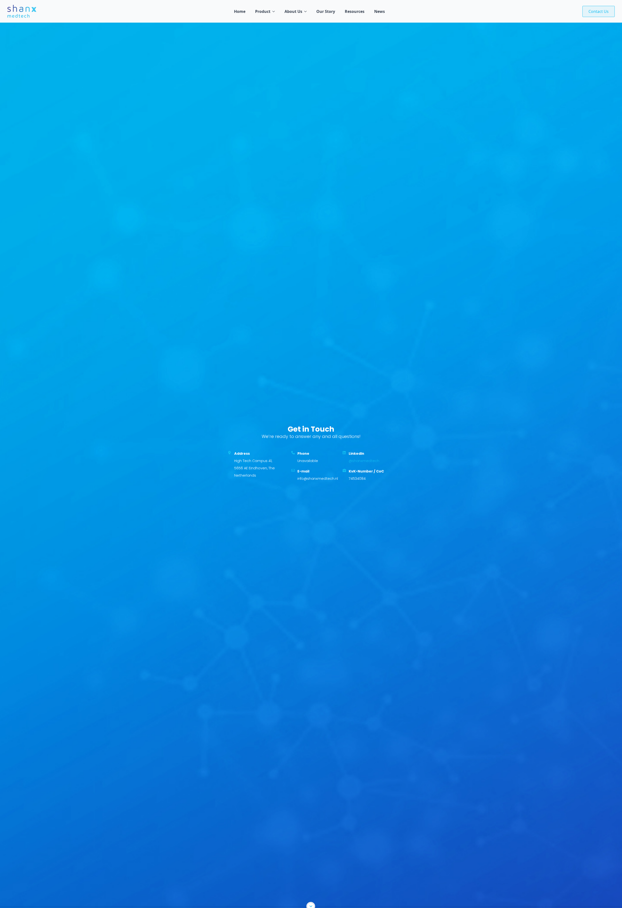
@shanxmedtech (364, 460)
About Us (293, 11)
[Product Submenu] (275, 11)
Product (262, 11)
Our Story (325, 11)
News (379, 11)
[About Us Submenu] (306, 11)
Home (239, 11)
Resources (354, 11)
